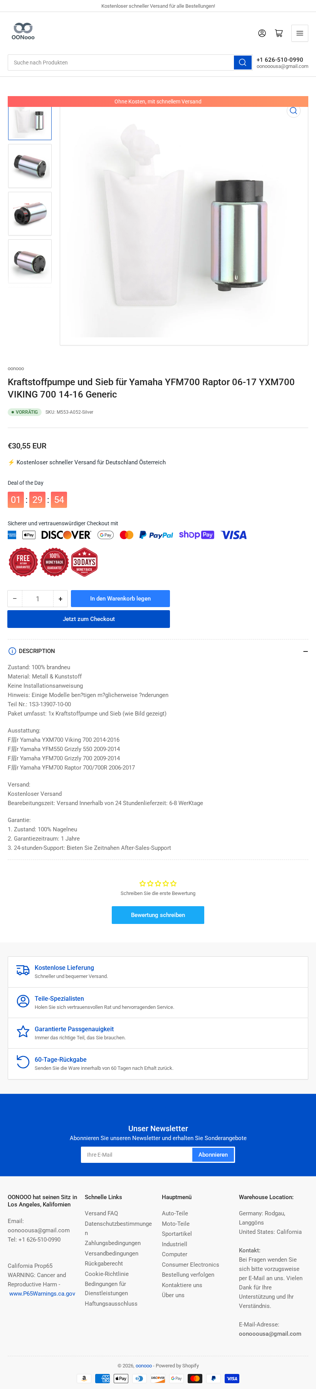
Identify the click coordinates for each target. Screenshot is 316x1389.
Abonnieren (213, 1154)
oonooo (16, 368)
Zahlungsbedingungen (113, 1243)
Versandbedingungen (111, 1253)
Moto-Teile (176, 1223)
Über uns (173, 1295)
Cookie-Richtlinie (107, 1274)
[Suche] (242, 62)
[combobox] (130, 62)
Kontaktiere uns (182, 1285)
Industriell (174, 1244)
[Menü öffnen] (299, 33)
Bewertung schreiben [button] (158, 915)
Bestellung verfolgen (188, 1274)
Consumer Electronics (190, 1264)
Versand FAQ (101, 1213)
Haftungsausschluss (111, 1303)
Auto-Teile (175, 1213)
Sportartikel (177, 1233)
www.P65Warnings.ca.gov (42, 1293)
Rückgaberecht (104, 1263)
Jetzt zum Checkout (89, 619)
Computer (174, 1254)
